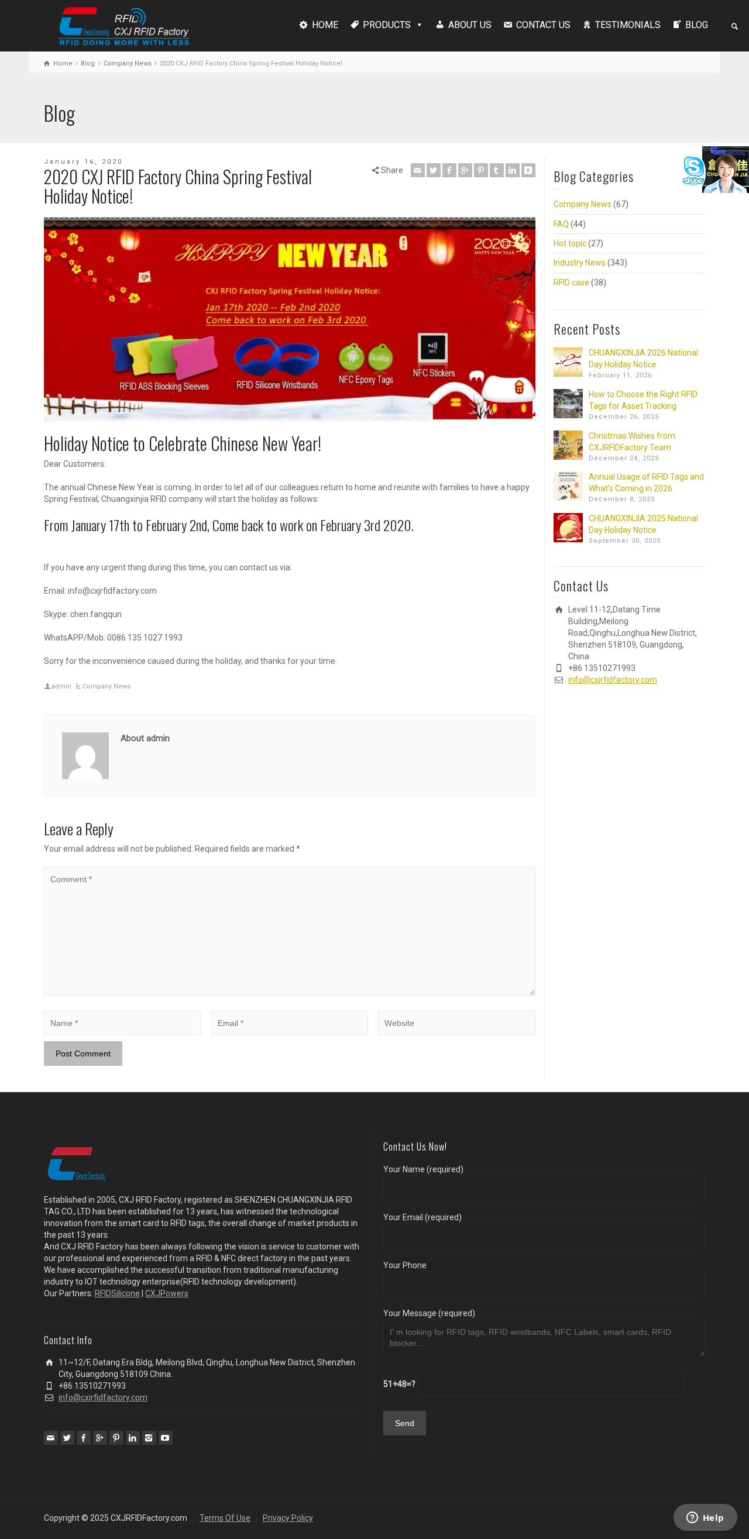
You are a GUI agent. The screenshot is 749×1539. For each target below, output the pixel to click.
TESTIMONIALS (628, 24)
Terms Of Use (225, 1518)
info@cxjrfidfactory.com (612, 679)
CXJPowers (166, 1293)
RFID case (571, 282)
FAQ (561, 224)
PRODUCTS (387, 24)
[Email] (418, 170)
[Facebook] (449, 170)
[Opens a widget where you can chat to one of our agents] (705, 1518)
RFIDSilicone (117, 1293)
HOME (325, 24)
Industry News (580, 262)
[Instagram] (149, 1438)
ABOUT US (470, 24)
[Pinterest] (481, 170)
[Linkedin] (513, 170)
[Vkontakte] (528, 170)
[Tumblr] (497, 170)
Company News (106, 686)
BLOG (696, 24)
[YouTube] (166, 1438)
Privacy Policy (288, 1518)
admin (61, 686)
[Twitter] (434, 170)
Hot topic (570, 243)
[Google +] (465, 170)
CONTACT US (543, 24)
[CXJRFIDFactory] (124, 24)
